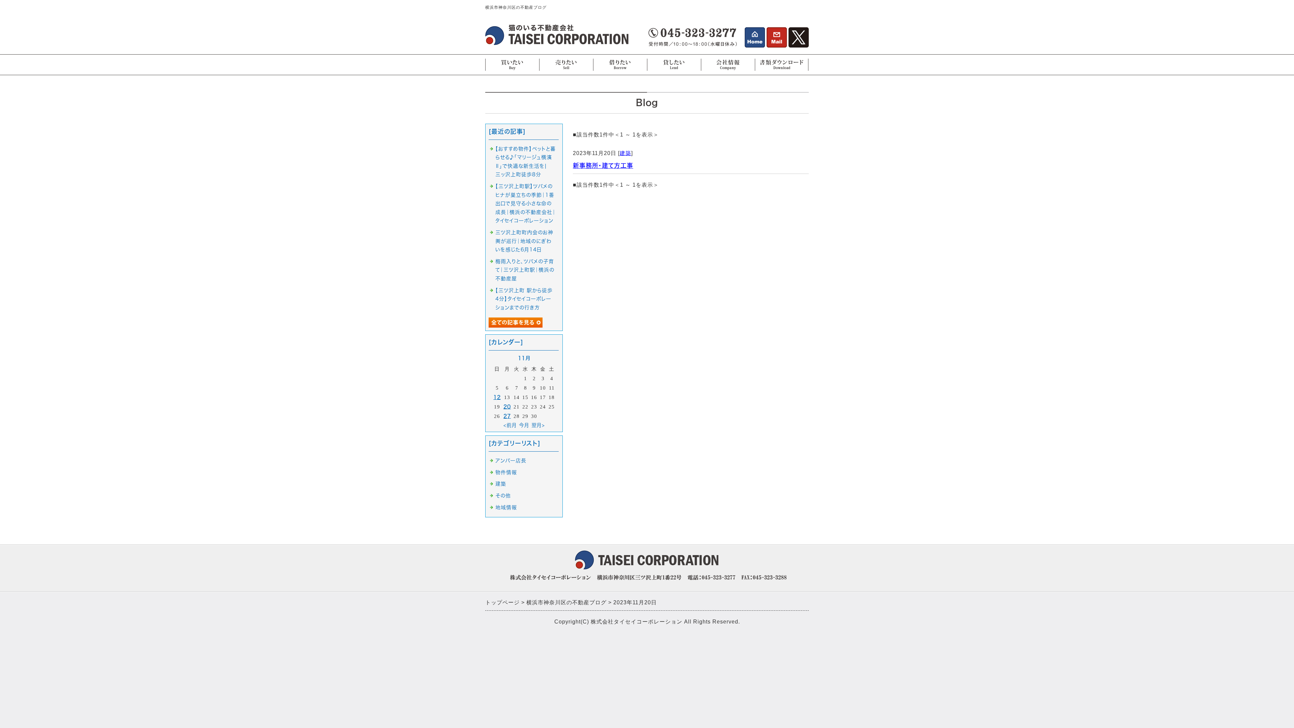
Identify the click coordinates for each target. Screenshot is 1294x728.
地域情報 (506, 507)
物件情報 (506, 472)
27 (507, 416)
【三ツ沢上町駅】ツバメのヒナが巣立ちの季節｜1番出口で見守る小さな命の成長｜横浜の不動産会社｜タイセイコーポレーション (525, 203)
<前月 (510, 425)
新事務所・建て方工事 (603, 165)
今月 (524, 425)
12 (497, 397)
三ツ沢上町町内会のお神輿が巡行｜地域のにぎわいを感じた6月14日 (524, 241)
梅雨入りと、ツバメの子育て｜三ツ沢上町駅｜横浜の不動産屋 (524, 270)
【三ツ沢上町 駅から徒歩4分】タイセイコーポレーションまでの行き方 (524, 299)
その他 (503, 495)
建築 (625, 153)
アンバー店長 (510, 460)
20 (507, 406)
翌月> (538, 425)
